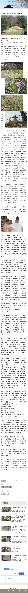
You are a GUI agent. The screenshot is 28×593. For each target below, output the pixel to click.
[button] (10, 487)
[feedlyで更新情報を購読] (5, 494)
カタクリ (9, 480)
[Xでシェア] (2, 487)
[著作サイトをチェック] (2, 494)
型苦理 (21, 480)
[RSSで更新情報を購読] (8, 494)
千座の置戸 (16, 480)
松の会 (4, 480)
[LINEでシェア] (7, 487)
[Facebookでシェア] (5, 487)
